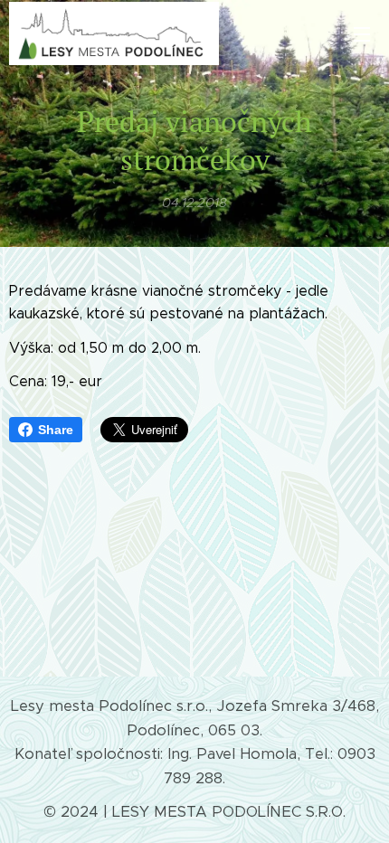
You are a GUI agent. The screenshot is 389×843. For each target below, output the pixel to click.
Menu (362, 33)
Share (55, 429)
